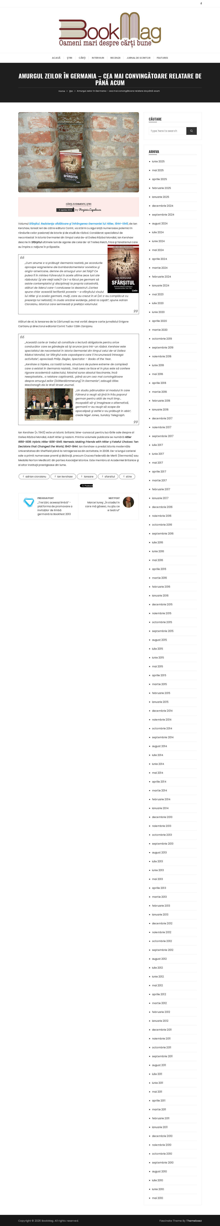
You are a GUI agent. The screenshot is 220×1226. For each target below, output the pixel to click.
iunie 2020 (158, 312)
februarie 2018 (161, 401)
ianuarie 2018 (160, 409)
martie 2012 (159, 1003)
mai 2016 (157, 560)
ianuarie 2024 (160, 285)
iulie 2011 (157, 1074)
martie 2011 (159, 1109)
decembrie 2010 (162, 1136)
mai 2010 (157, 1198)
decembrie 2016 (162, 507)
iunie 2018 (158, 365)
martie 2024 (160, 268)
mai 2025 (158, 170)
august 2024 (160, 223)
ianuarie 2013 (160, 914)
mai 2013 (157, 879)
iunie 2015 (158, 657)
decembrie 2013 (162, 817)
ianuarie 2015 (160, 702)
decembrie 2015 (162, 604)
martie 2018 (159, 392)
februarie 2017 (161, 489)
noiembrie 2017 (161, 427)
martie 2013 (159, 897)
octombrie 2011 (161, 1047)
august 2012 (159, 959)
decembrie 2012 (162, 923)
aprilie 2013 (159, 888)
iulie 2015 (157, 649)
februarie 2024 (161, 277)
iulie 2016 (157, 542)
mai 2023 (157, 294)
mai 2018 (157, 374)
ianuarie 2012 (160, 1021)
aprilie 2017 (159, 471)
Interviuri (98, 57)
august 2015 (159, 640)
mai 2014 (157, 773)
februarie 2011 (160, 1118)
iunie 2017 (158, 454)
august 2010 (159, 1171)
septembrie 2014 (163, 737)
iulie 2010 (157, 1180)
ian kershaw (65, 476)
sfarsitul (110, 476)
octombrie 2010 (162, 1154)
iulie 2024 (158, 232)
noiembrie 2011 (161, 1038)
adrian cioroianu (35, 476)
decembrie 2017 (162, 418)
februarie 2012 (161, 1012)
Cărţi (82, 57)
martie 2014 (159, 790)
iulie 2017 (157, 445)
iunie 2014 (158, 764)
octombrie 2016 (162, 525)
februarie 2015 (161, 693)
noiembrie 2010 (161, 1145)
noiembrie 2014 (162, 719)
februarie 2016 (161, 587)
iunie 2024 (158, 241)
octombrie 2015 (162, 622)
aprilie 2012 (159, 994)
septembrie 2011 (162, 1056)
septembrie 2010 (162, 1162)
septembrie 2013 (162, 844)
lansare (89, 476)
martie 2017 (159, 480)
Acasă (56, 57)
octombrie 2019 (162, 339)
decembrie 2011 (162, 1030)
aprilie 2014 (159, 782)
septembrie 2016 (162, 533)
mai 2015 (157, 666)
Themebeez (194, 1221)
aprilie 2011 (158, 1100)
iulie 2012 (157, 968)
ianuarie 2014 (160, 808)
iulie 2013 (157, 861)
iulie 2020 (158, 303)
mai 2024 (158, 250)
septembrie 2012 (162, 950)
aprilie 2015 (159, 675)
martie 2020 (160, 330)
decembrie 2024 (162, 206)
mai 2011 (157, 1092)
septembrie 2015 (162, 631)
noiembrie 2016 (161, 516)
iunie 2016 (158, 551)
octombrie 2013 (162, 835)
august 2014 (159, 746)
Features (162, 57)
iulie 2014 (157, 755)
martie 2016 (159, 578)
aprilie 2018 (159, 383)
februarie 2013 (161, 906)
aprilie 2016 (159, 569)
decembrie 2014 (162, 711)
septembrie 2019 (162, 347)
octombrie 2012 (162, 941)
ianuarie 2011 (160, 1127)
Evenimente (79, 204)
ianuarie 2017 (160, 498)
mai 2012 (157, 985)
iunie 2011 (157, 1083)
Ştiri (69, 57)
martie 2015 (159, 684)
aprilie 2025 (159, 179)
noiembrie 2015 (161, 613)
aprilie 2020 (159, 321)
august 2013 (159, 852)
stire (129, 476)
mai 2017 (157, 463)
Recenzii (115, 57)
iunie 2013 (158, 870)
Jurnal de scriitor (138, 57)
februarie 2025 (161, 188)
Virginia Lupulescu (90, 210)
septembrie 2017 (162, 436)
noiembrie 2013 (161, 826)
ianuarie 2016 (160, 595)
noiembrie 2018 (161, 356)
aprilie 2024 (159, 259)
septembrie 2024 (163, 214)
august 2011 (159, 1065)
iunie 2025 (158, 161)
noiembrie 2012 (161, 932)
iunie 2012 (158, 976)
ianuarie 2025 (160, 197)
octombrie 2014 (162, 728)
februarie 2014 (161, 799)
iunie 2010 (158, 1189)
